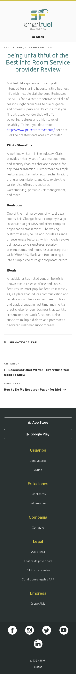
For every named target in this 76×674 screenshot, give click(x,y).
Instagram (29, 630)
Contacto (38, 527)
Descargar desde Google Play (38, 434)
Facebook (12, 630)
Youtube (63, 630)
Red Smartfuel (38, 503)
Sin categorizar (23, 342)
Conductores (38, 460)
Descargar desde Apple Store (38, 422)
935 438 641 (40, 660)
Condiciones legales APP (38, 579)
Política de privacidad (38, 561)
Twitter (46, 630)
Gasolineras (38, 494)
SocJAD (46, 47)
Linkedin (38, 644)
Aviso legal (38, 551)
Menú (40, 36)
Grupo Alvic (38, 603)
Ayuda (38, 469)
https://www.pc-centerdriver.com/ (31, 130)
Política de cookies (38, 570)
